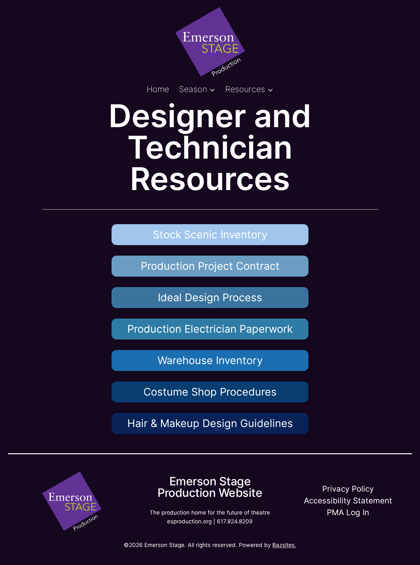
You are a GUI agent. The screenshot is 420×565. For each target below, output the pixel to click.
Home (158, 89)
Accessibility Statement (348, 500)
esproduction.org (189, 521)
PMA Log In (348, 512)
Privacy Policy (348, 489)
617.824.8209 (235, 521)
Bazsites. (284, 545)
